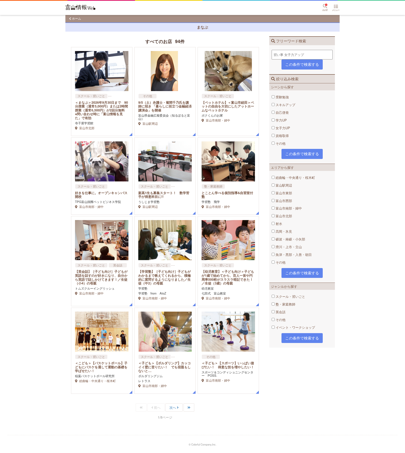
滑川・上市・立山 (288, 246)
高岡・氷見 (283, 231)
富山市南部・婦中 (288, 208)
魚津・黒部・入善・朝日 (293, 254)
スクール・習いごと (290, 296)
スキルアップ (285, 104)
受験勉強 (282, 97)
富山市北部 (283, 216)
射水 (278, 223)
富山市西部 (283, 200)
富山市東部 (283, 193)
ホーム (76, 18)
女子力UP (282, 127)
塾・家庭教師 (285, 304)
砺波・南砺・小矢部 (290, 239)
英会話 (280, 311)
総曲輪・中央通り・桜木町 (295, 177)
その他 (280, 143)
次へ (172, 407)
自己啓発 (282, 112)
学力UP (281, 120)
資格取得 (282, 135)
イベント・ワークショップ (295, 327)
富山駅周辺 (283, 185)
